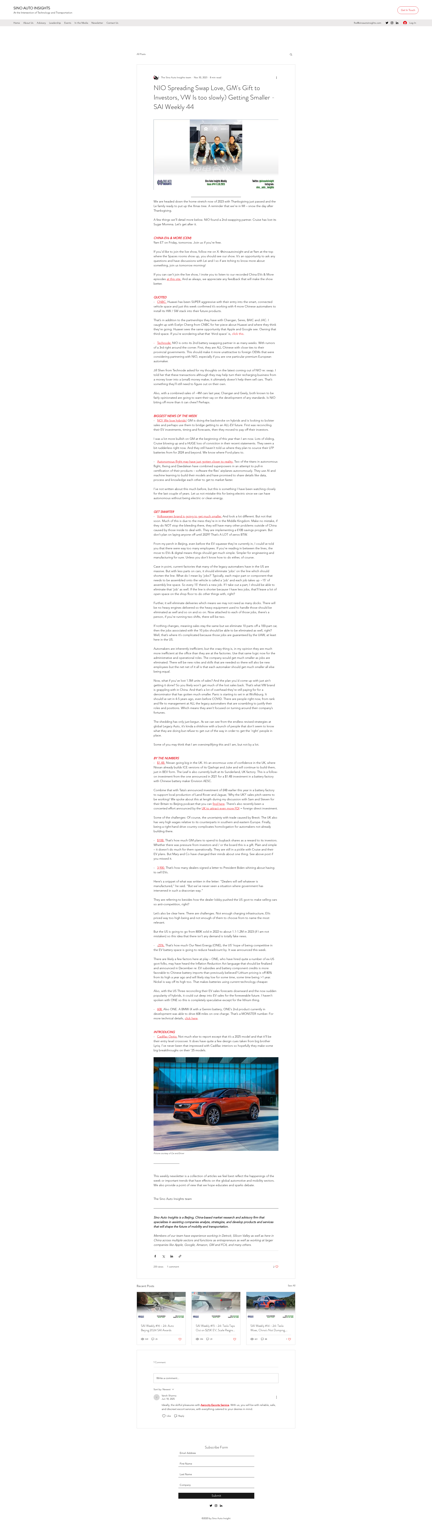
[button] (261, 733)
